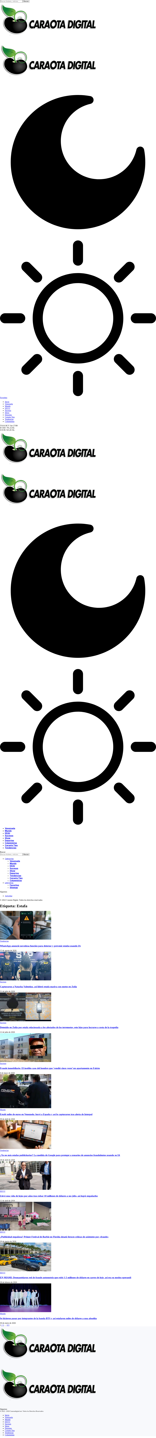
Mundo (3, 1110)
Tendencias (4, 941)
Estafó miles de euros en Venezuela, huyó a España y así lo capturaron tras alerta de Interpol (46, 1114)
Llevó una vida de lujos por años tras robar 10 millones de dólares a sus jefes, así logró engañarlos (49, 1196)
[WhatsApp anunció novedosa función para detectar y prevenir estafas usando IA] (25, 939)
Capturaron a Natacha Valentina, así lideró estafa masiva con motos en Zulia (38, 986)
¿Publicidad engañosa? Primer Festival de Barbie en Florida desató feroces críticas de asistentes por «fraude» (54, 1237)
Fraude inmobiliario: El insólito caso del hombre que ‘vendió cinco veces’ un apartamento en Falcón (50, 1068)
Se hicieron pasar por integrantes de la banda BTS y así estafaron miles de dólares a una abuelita (48, 1318)
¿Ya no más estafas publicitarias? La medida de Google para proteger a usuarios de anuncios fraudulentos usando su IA (60, 1155)
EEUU (2, 1191)
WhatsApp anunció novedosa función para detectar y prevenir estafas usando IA (40, 946)
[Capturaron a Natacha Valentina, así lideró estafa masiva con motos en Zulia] (25, 980)
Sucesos (3, 982)
